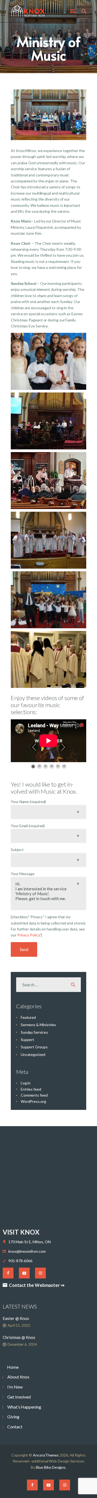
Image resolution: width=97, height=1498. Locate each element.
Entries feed (31, 1089)
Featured (28, 1017)
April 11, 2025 (19, 1325)
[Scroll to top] (87, 1485)
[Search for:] (48, 984)
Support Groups (34, 1047)
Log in (26, 1083)
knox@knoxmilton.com (27, 1251)
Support (27, 1039)
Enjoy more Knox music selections (70, 723)
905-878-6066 (20, 1260)
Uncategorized (33, 1054)
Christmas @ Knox (19, 1337)
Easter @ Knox (16, 1318)
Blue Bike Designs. (51, 1467)
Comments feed (34, 1095)
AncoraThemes (46, 1455)
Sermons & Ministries (38, 1024)
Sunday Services (34, 1032)
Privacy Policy (28, 935)
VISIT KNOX (21, 1232)
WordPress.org (33, 1101)
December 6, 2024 (22, 1344)
